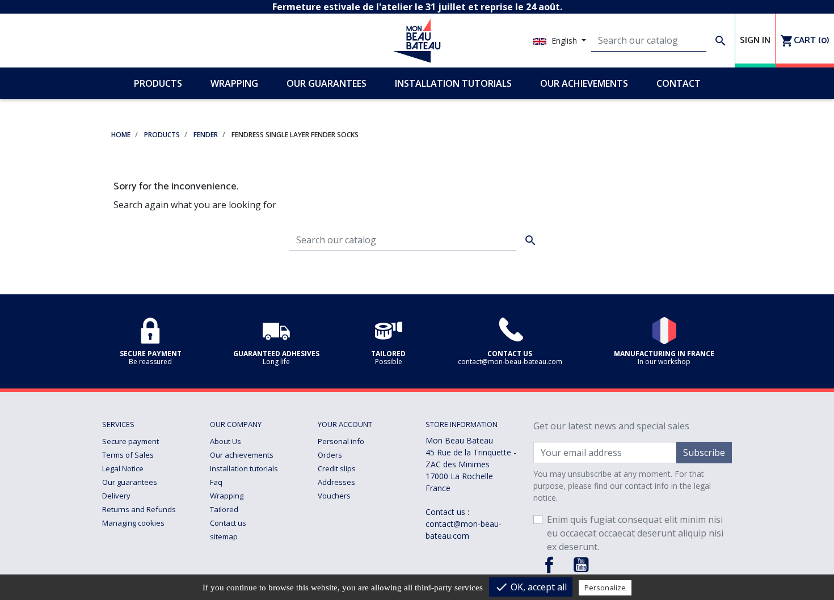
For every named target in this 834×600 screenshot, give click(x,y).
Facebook (549, 564)
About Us (225, 441)
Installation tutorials (244, 468)
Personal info (341, 441)
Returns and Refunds (139, 509)
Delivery (116, 496)
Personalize (605, 587)
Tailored (224, 509)
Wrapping (226, 496)
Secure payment (130, 441)
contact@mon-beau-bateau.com (464, 529)
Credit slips (337, 468)
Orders (330, 455)
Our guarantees (129, 482)
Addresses (336, 482)
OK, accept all (531, 587)
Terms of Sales (128, 455)
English (564, 40)
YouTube (581, 564)
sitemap (224, 536)
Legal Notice (123, 468)
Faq (216, 482)
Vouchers (334, 496)
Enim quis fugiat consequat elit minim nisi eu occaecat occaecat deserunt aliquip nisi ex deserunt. (635, 533)
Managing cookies (133, 523)
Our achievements (241, 455)
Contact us (228, 523)
